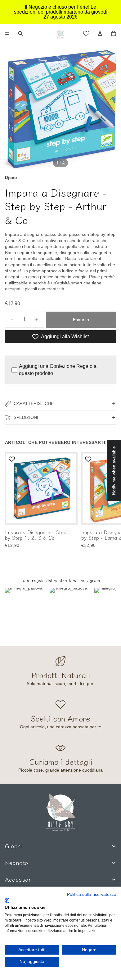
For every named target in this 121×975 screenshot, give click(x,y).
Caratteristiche (34, 403)
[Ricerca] (20, 33)
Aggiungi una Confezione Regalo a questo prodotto (57, 370)
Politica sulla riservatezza (91, 894)
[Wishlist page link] (86, 33)
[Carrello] (113, 33)
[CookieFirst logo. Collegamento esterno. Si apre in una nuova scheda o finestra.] (7, 900)
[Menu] (7, 33)
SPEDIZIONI (26, 417)
